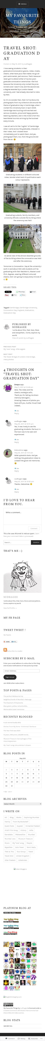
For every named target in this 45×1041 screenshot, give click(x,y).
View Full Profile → (10, 608)
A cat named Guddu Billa (12, 722)
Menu (23, 4)
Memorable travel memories (13, 709)
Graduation (29, 310)
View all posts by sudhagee (23, 338)
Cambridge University (28, 308)
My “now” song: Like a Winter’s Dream (17, 745)
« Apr (5, 792)
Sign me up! (10, 677)
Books (18, 817)
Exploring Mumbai (31, 817)
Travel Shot (9, 856)
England (20, 310)
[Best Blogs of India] (20, 869)
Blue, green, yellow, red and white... (15, 706)
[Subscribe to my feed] (5, 651)
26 (22, 782)
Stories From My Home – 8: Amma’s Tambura (19, 727)
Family (7, 822)
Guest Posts (9, 826)
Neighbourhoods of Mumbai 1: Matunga (17, 699)
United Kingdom (22, 856)
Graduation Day (9, 313)
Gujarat (20, 826)
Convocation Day (10, 310)
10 (12, 774)
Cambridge (14, 308)
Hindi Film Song (11, 830)
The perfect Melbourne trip (13, 696)
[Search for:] (22, 542)
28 (33, 782)
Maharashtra (20, 834)
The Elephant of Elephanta (13, 703)
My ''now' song (18, 843)
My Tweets (7, 635)
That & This (9, 852)
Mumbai (31, 834)
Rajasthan (8, 847)
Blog (12, 817)
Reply (16, 413)
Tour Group (21, 852)
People (29, 843)
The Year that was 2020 (11, 731)
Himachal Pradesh (33, 826)
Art (6, 817)
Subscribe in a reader (14, 651)
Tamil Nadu (31, 847)
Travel (30, 852)
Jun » (10, 792)
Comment (33, 528)
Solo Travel (19, 847)
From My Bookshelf (20, 822)
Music (7, 843)
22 (39, 778)
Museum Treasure (25, 839)
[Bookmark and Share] (10, 642)
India (31, 830)
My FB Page (11, 618)
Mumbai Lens (10, 839)
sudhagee (28, 64)
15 (38, 774)
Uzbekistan (22, 860)
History (23, 830)
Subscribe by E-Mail (19, 658)
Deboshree (18, 450)
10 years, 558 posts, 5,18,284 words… (16, 735)
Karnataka (9, 834)
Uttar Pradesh (10, 860)
